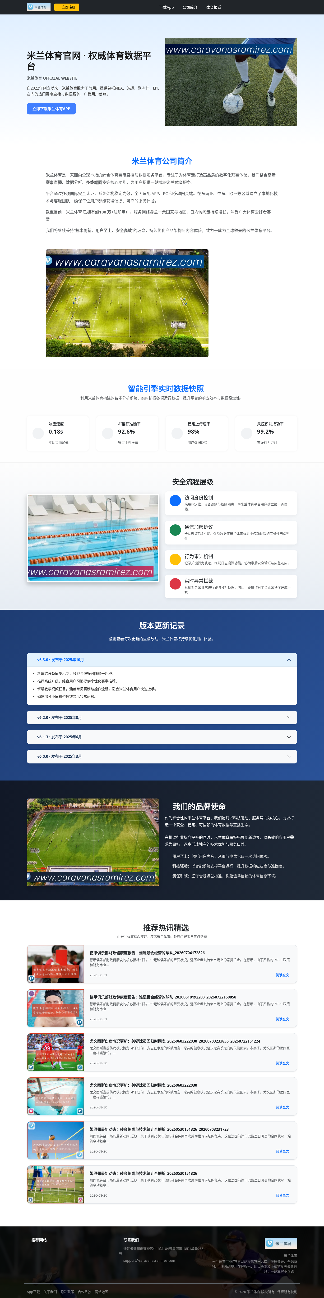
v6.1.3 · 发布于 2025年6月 (59, 737)
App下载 (33, 1291)
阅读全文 (282, 975)
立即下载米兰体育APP (51, 108)
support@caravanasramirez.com (149, 1260)
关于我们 (50, 1291)
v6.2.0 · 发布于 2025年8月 (59, 717)
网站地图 (101, 1291)
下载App (166, 7)
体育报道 (213, 7)
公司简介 (190, 7)
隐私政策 (67, 1291)
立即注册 (68, 7)
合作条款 (84, 1291)
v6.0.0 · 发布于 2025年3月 (59, 756)
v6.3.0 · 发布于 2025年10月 (60, 659)
